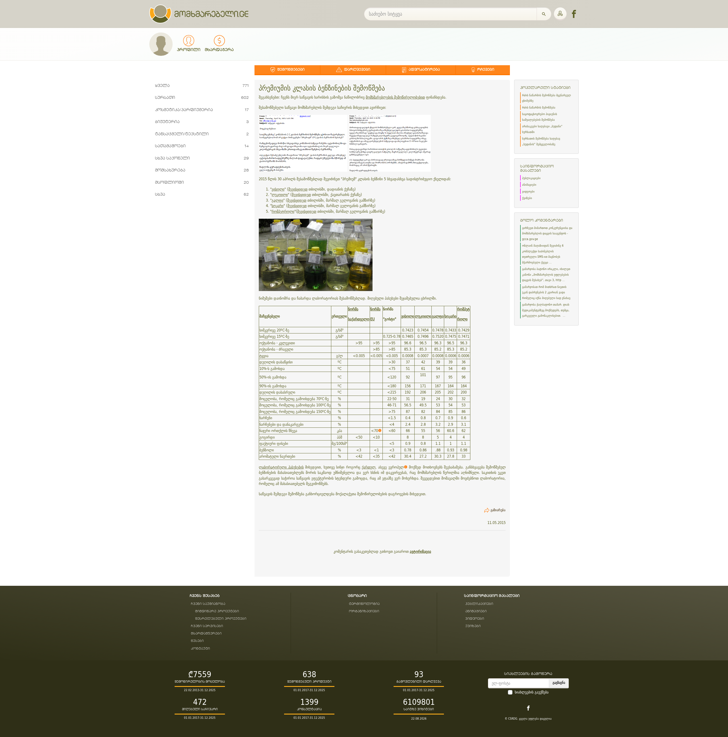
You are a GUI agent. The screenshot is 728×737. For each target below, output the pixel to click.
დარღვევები (356, 69)
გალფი (277, 200)
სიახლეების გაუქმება (532, 692)
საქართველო (358, 319)
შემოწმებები (290, 69)
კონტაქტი (200, 648)
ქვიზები (527, 198)
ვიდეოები (528, 191)
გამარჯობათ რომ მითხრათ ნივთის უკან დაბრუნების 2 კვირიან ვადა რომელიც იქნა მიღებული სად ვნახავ (546, 292)
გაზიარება (498, 510)
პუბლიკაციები (531, 178)
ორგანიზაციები (364, 611)
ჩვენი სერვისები (207, 626)
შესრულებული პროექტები (220, 618)
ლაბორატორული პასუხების (281, 467)
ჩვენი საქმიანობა (208, 604)
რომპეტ (463, 309)
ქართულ (368, 467)
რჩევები (485, 69)
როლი (462, 319)
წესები (197, 641)
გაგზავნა (559, 682)
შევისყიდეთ (297, 189)
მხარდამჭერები (206, 633)
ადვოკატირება (424, 69)
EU (372, 319)
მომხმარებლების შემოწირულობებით (395, 97)
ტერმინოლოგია (364, 604)
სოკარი (278, 206)
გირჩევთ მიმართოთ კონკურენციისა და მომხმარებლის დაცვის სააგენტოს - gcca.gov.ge (547, 233)
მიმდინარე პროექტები (217, 611)
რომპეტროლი (283, 211)
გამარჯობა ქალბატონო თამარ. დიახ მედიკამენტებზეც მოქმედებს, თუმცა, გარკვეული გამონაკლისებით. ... (545, 310)
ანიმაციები (529, 184)
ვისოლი (278, 189)
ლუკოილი (280, 195)
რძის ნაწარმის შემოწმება (538, 107)
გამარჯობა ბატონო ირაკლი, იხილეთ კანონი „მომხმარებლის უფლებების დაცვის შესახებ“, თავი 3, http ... (546, 274)
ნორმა (353, 309)
